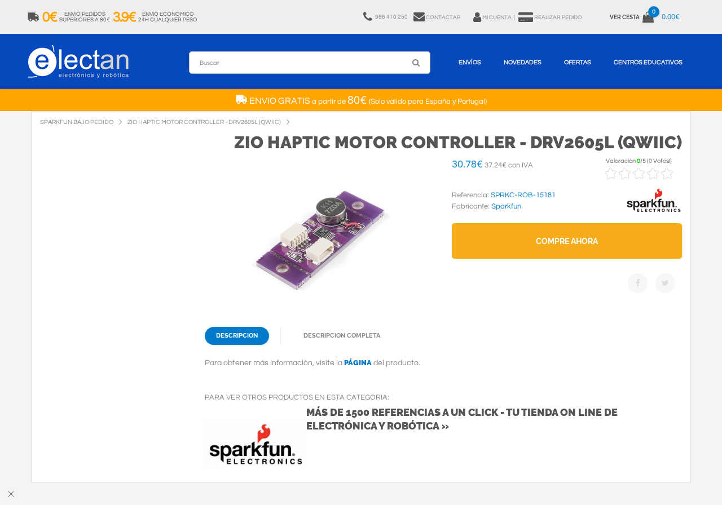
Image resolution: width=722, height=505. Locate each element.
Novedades (523, 62)
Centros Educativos (648, 62)
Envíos (470, 62)
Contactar (443, 17)
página (358, 362)
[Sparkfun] (654, 212)
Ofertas (577, 62)
